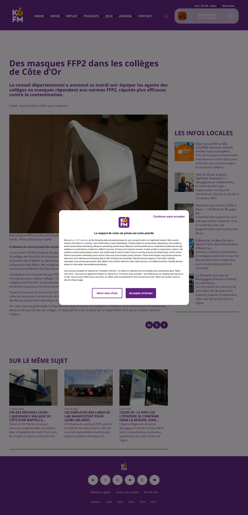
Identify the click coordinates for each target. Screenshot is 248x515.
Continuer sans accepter (169, 216)
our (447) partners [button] (80, 240)
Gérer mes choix (107, 293)
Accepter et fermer (141, 293)
